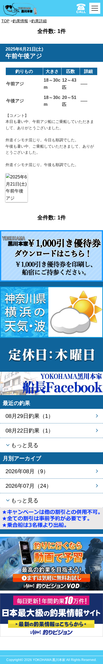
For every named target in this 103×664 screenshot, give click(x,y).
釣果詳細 (39, 21)
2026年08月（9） (27, 471)
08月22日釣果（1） (29, 431)
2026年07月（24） (28, 486)
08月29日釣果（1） (29, 416)
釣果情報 (20, 21)
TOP (5, 21)
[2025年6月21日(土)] (16, 187)
